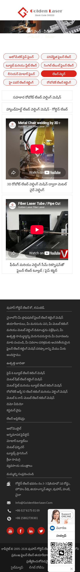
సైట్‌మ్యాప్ (17, 567)
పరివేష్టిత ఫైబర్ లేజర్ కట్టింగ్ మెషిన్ (59, 57)
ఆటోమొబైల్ (14, 428)
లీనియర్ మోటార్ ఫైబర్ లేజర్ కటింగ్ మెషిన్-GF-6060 (21, 74)
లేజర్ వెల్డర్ (58, 74)
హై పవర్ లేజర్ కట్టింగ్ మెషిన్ (21, 82)
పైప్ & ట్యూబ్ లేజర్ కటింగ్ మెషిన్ (26, 373)
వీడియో (50, 37)
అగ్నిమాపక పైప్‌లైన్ (18, 435)
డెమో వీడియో (15, 404)
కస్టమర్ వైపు (14, 410)
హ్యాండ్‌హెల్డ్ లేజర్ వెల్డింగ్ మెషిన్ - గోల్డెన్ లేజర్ (37, 109)
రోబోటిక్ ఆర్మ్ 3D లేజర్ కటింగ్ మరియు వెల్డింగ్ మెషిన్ (37, 391)
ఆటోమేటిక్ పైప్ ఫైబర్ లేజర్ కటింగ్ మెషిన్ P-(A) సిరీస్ (21, 57)
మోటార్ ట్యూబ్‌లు (17, 441)
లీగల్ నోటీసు (36, 567)
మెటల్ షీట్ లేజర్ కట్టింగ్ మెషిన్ (24, 379)
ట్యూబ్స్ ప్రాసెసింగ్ (17, 453)
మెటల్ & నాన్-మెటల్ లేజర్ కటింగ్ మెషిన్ (30, 398)
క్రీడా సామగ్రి (13, 459)
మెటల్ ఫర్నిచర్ (15, 447)
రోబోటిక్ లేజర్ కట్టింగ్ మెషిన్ (59, 82)
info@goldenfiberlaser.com (33, 503)
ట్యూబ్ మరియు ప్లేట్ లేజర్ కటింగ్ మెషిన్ (21, 65)
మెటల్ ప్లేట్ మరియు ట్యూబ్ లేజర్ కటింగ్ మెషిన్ (34, 385)
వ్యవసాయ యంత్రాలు (19, 466)
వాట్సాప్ (61, 535)
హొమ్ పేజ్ (33, 37)
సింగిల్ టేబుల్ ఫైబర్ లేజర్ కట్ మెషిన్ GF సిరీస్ (59, 65)
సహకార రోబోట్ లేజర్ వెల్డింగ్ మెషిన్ (37, 97)
